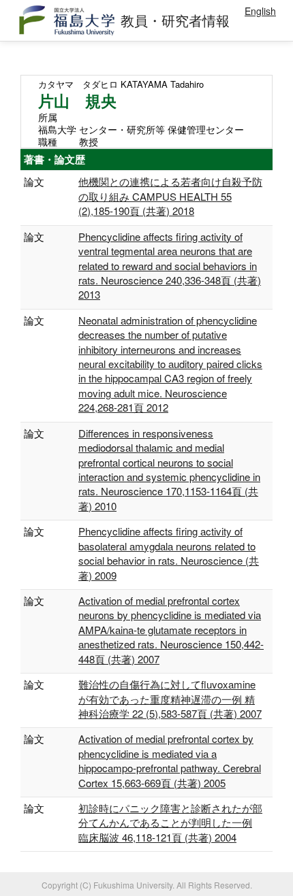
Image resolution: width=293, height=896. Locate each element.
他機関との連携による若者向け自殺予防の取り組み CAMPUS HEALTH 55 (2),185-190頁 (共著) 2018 (170, 196)
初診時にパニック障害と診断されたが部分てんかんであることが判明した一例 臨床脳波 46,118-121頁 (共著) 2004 (170, 822)
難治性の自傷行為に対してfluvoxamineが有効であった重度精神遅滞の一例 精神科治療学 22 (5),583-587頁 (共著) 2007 (170, 698)
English (260, 11)
